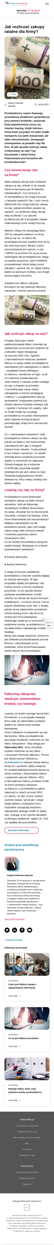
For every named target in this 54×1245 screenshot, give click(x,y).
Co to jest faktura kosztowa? (23, 1038)
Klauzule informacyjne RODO (27, 1172)
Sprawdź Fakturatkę (18, 830)
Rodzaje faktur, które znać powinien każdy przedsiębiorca (25, 1090)
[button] (46, 3)
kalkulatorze (15, 762)
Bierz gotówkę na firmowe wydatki (27, 1138)
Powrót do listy (14, 940)
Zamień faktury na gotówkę (27, 1126)
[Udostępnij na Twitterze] (7, 930)
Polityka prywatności (27, 1178)
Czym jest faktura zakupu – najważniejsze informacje (22, 986)
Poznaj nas (27, 1149)
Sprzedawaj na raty (27, 1155)
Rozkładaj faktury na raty (27, 1132)
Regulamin (27, 1184)
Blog (27, 1143)
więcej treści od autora (14, 919)
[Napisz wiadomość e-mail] (29, 930)
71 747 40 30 (34, 11)
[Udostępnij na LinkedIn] (14, 930)
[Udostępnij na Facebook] (22, 930)
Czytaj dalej (12, 996)
